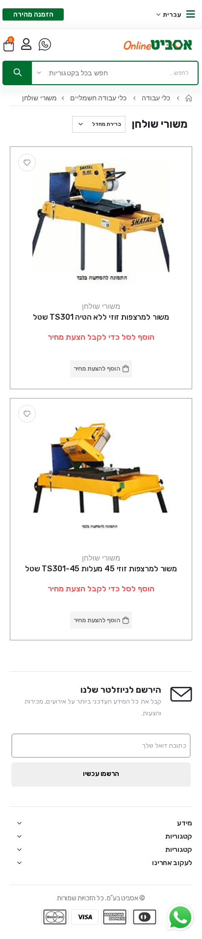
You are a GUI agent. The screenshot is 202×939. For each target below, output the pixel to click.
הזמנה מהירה (33, 14)
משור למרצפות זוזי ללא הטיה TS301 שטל (101, 317)
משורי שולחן (101, 306)
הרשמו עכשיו (101, 774)
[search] (17, 73)
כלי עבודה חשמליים (99, 97)
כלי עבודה (157, 97)
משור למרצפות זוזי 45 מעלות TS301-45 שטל (101, 568)
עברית (172, 14)
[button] (8, 45)
